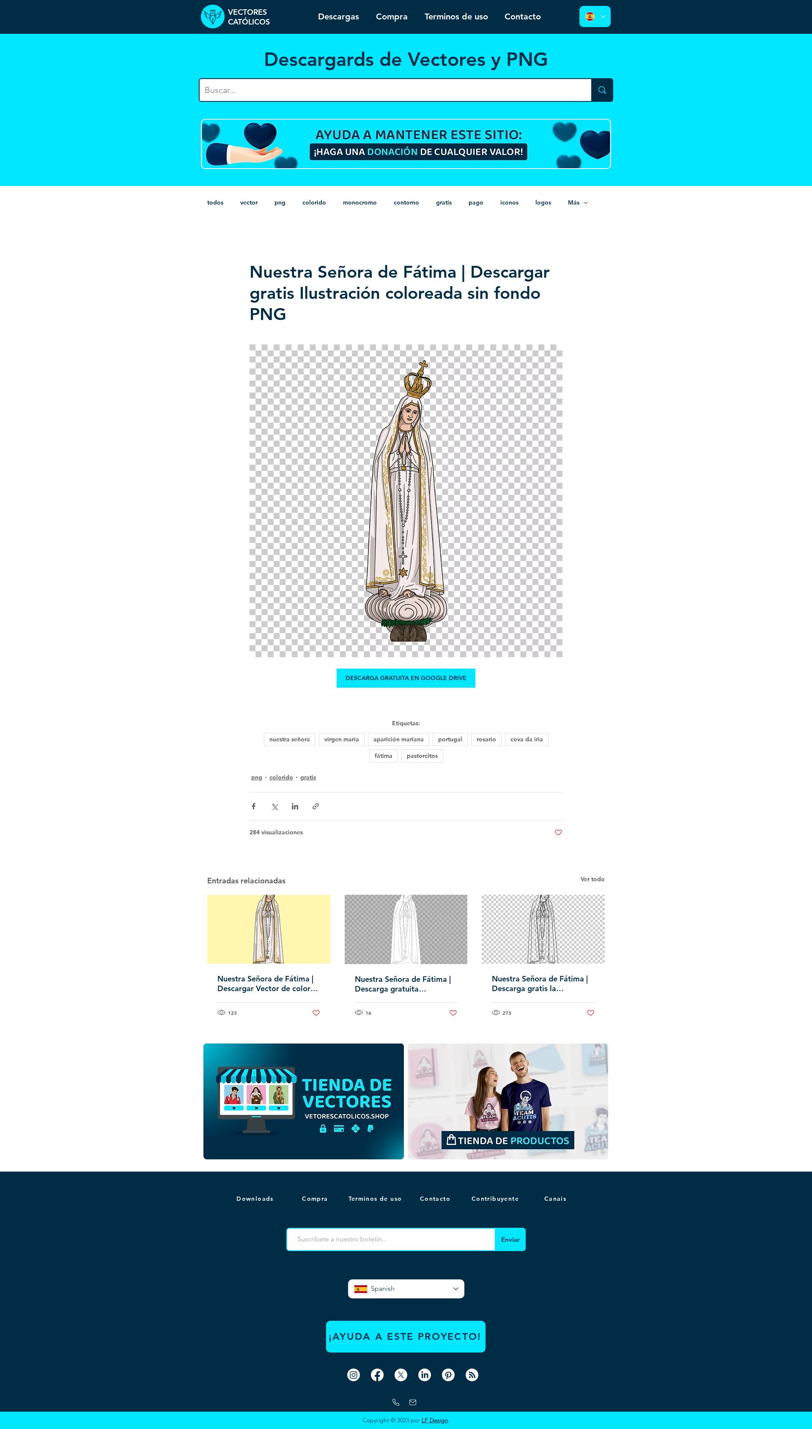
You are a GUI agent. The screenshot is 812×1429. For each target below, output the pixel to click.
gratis (444, 202)
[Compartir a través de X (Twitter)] (274, 806)
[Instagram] (353, 1375)
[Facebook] (377, 1375)
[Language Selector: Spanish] (595, 16)
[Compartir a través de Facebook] (254, 806)
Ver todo (593, 879)
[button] (556, 1198)
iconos (509, 202)
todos (215, 202)
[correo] (412, 1402)
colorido (314, 202)
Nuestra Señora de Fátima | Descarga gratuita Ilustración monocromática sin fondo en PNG (403, 984)
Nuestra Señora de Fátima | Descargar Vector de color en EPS (265, 983)
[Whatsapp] (395, 1402)
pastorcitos (422, 756)
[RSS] (472, 1375)
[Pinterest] (448, 1375)
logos (543, 202)
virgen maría (341, 739)
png (279, 202)
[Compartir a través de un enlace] (316, 806)
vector (249, 202)
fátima (383, 756)
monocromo (360, 202)
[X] (401, 1375)
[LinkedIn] (424, 1375)
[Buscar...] (601, 90)
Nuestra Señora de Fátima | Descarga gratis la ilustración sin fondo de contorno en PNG (540, 983)
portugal (450, 739)
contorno (406, 202)
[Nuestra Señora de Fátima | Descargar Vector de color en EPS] (268, 929)
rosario (486, 739)
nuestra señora (289, 739)
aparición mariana (398, 739)
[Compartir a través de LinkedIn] (295, 806)
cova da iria (526, 739)
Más (573, 202)
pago (476, 202)
